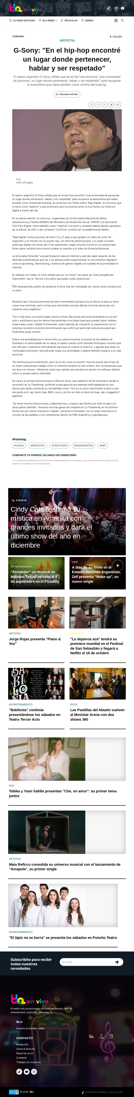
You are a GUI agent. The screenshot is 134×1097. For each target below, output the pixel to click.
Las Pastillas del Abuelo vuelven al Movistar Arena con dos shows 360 (97, 714)
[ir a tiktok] (108, 8)
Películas (71, 20)
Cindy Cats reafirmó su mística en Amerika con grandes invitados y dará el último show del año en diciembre (51, 527)
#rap (103, 445)
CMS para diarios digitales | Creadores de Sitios (104, 1092)
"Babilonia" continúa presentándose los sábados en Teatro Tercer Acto (34, 714)
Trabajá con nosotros (28, 1062)
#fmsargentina (83, 445)
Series (89, 20)
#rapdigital (38, 445)
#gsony (19, 445)
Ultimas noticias (24, 20)
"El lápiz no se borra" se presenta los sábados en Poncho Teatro (63, 938)
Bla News (49, 20)
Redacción (22, 1044)
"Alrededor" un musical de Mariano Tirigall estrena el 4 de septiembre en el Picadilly (35, 576)
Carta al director (25, 1048)
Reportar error (24, 1053)
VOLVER (117, 36)
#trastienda (59, 445)
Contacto (21, 1057)
